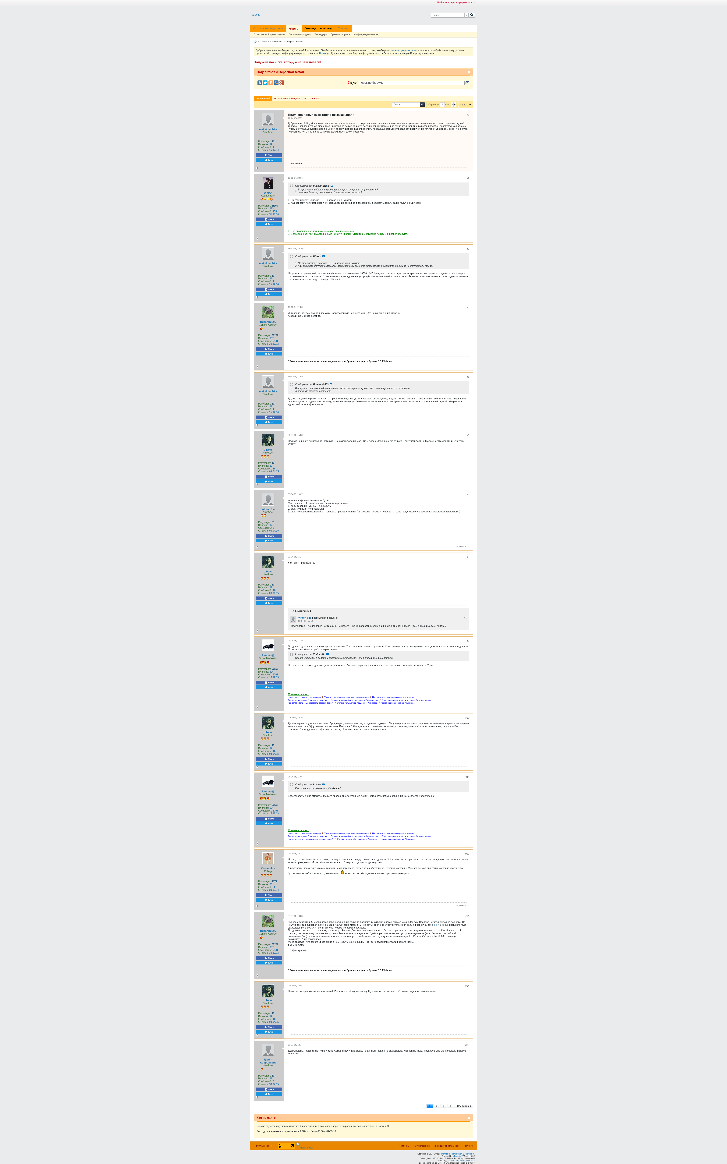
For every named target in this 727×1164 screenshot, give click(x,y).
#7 (468, 494)
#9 (468, 641)
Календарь (320, 34)
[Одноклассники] (270, 82)
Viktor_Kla (268, 509)
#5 (468, 377)
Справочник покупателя (268, 28)
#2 (468, 178)
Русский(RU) (263, 1146)
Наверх (469, 1146)
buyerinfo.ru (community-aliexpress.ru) (457, 1154)
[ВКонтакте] (259, 82)
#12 (467, 854)
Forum (264, 42)
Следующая (464, 1106)
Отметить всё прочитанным (269, 34)
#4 (468, 307)
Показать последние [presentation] (287, 98)
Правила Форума (340, 34)
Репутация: (264, 141)
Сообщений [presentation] (263, 98)
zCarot (451, 1160)
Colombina (268, 868)
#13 (467, 916)
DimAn (268, 192)
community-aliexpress (465, 1160)
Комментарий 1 (303, 611)
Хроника (343, 28)
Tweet (270, 159)
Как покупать (276, 42)
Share (271, 155)
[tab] (263, 98)
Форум (293, 28)
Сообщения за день (300, 34)
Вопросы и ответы (295, 42)
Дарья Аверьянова (268, 1061)
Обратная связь (422, 1146)
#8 (468, 557)
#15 (467, 1045)
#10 (467, 717)
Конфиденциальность (366, 34)
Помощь (404, 1146)
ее (436, 924)
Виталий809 (268, 321)
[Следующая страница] (454, 104)
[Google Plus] (281, 82)
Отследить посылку (318, 28)
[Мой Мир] (276, 82)
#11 (467, 777)
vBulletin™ (458, 1156)
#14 (467, 986)
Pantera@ (268, 655)
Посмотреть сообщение (332, 186)
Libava (268, 449)
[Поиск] (471, 15)
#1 (468, 114)
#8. (465, 617)
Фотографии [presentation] (311, 98)
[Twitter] (265, 82)
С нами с (263, 150)
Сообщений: (265, 147)
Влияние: (263, 144)
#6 (468, 435)
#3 (468, 249)
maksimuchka (268, 129)
